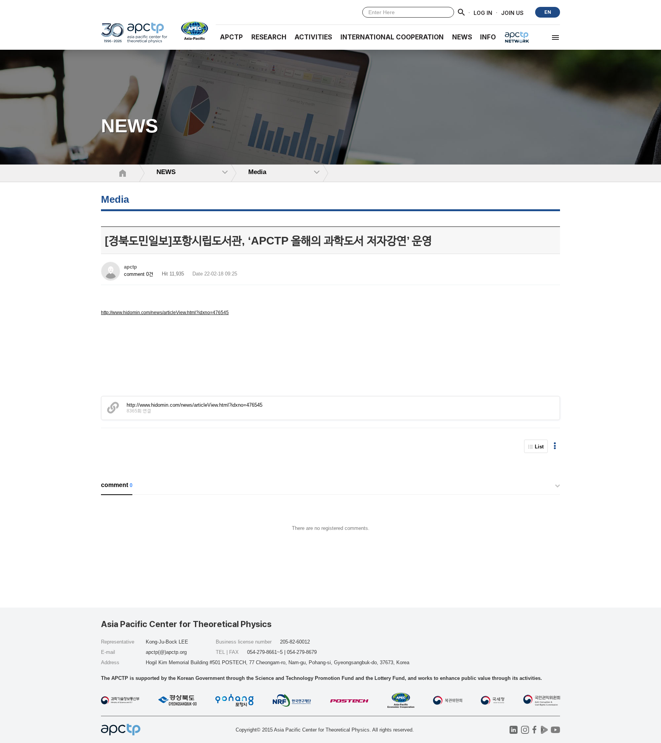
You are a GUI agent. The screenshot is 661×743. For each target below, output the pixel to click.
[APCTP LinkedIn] (513, 730)
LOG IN (483, 12)
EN (547, 12)
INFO (488, 37)
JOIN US (512, 12)
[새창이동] (191, 30)
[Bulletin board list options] (555, 446)
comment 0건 (138, 274)
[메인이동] (134, 36)
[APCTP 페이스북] (534, 730)
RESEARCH (269, 37)
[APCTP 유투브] (555, 730)
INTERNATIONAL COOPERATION (392, 37)
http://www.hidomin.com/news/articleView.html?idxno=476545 (165, 312)
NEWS (462, 37)
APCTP (231, 37)
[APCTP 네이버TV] (544, 730)
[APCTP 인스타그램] (525, 730)
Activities (313, 37)
